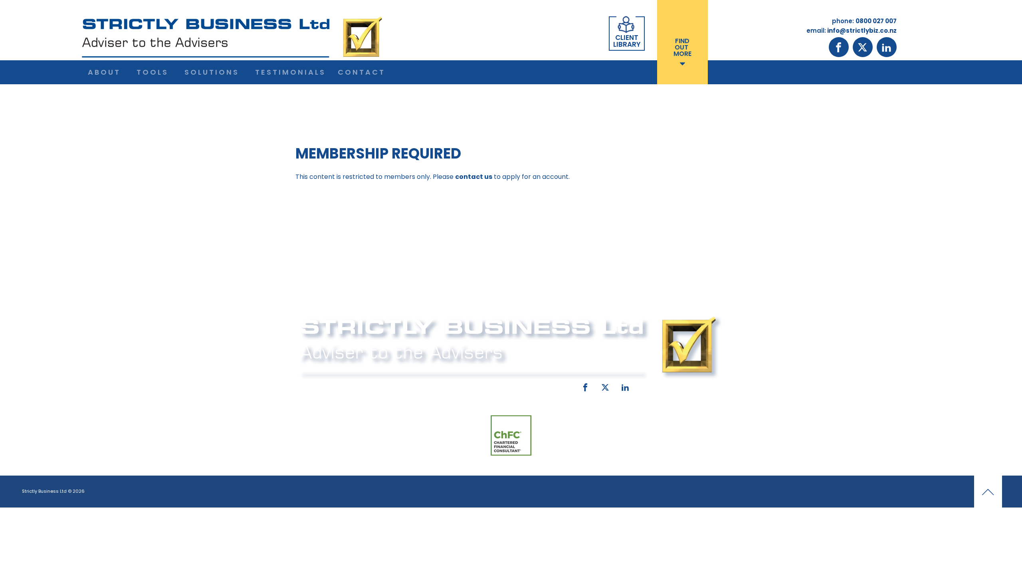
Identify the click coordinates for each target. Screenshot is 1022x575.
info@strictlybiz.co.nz (499, 385)
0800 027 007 (352, 385)
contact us (473, 176)
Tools (152, 72)
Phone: (309, 385)
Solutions (211, 72)
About (104, 72)
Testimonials (290, 72)
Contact (361, 72)
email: (442, 385)
